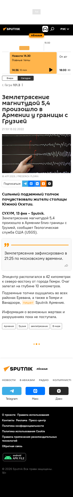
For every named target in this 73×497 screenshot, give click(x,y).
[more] (66, 265)
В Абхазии (27, 380)
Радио (44, 380)
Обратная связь (12, 446)
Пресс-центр (37, 420)
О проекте (9, 415)
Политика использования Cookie (23, 431)
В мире (56, 326)
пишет (28, 302)
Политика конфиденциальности (23, 426)
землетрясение (39, 326)
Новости (9, 380)
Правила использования (33, 415)
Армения (9, 326)
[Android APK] (14, 457)
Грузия (22, 326)
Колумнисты (63, 380)
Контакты (8, 420)
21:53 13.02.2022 (13, 129)
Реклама (21, 420)
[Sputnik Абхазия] (12, 30)
